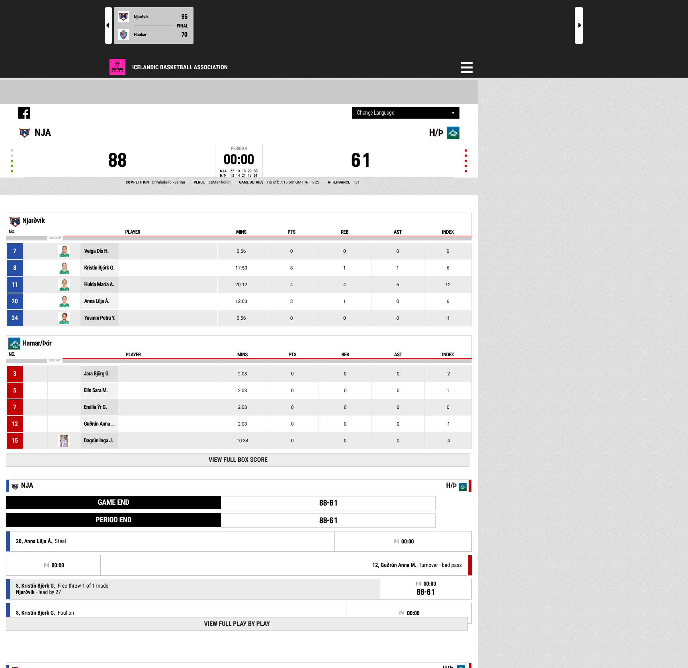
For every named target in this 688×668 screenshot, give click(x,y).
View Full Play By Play (237, 623)
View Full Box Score (238, 459)
